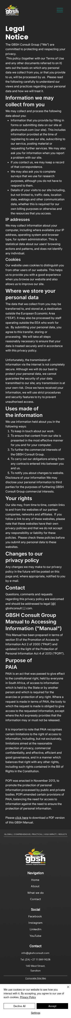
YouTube (35, 936)
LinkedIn (35, 929)
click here (21, 817)
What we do (35, 892)
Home (35, 880)
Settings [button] (35, 1013)
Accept (52, 1006)
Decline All (19, 1006)
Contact (35, 899)
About (35, 886)
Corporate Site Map (35, 978)
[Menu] (60, 10)
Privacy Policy (28, 997)
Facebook (35, 916)
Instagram (35, 922)
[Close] (66, 989)
